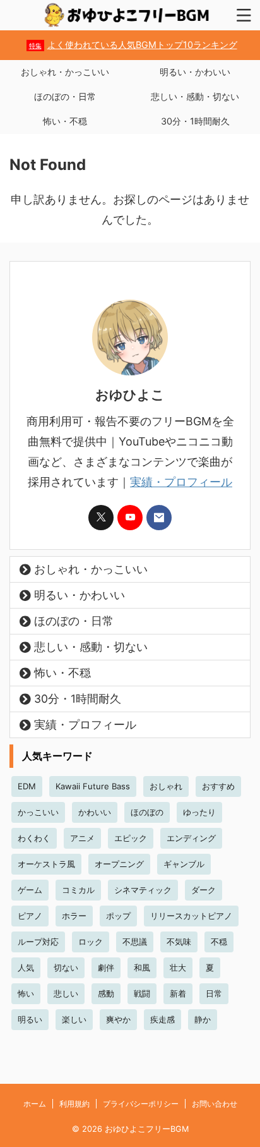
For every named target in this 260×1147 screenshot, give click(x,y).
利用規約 (74, 1103)
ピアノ (30, 916)
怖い (26, 993)
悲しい (66, 993)
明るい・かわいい (195, 71)
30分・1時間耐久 (195, 121)
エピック (130, 838)
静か (202, 1019)
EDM (27, 786)
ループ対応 (38, 942)
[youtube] (130, 517)
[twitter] (101, 517)
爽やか (118, 1019)
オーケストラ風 (46, 864)
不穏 (219, 942)
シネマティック (143, 890)
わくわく (34, 838)
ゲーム (30, 890)
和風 (142, 967)
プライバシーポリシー (141, 1103)
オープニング (119, 864)
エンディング (191, 838)
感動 (106, 993)
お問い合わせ (214, 1103)
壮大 (178, 967)
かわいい (94, 812)
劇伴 (106, 967)
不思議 (134, 942)
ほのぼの (147, 812)
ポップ (118, 916)
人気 (26, 967)
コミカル (78, 890)
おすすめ (218, 786)
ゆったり (199, 812)
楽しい (74, 1019)
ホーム (34, 1103)
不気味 (179, 942)
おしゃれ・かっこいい (65, 71)
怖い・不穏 (65, 121)
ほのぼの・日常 (65, 96)
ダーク (203, 890)
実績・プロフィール (181, 482)
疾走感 (162, 1019)
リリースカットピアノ (191, 916)
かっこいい (38, 812)
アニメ (82, 838)
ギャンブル (183, 864)
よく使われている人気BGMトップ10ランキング (133, 44)
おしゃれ (166, 786)
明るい (30, 1019)
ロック (90, 942)
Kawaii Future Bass (93, 786)
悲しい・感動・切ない (195, 96)
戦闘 (142, 993)
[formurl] (159, 517)
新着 (178, 993)
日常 (214, 993)
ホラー (74, 916)
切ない (66, 967)
